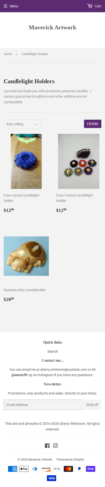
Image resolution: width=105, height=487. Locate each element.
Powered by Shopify (70, 459)
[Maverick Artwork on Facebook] (47, 446)
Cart (97, 6)
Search (52, 351)
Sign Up (92, 405)
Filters (92, 124)
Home (8, 54)
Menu (14, 6)
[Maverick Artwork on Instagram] (55, 446)
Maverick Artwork (52, 27)
